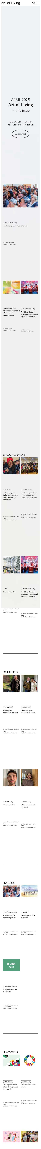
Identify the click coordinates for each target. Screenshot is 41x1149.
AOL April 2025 (7, 1006)
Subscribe (20, 133)
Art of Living (10, 3)
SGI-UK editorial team (10, 1005)
